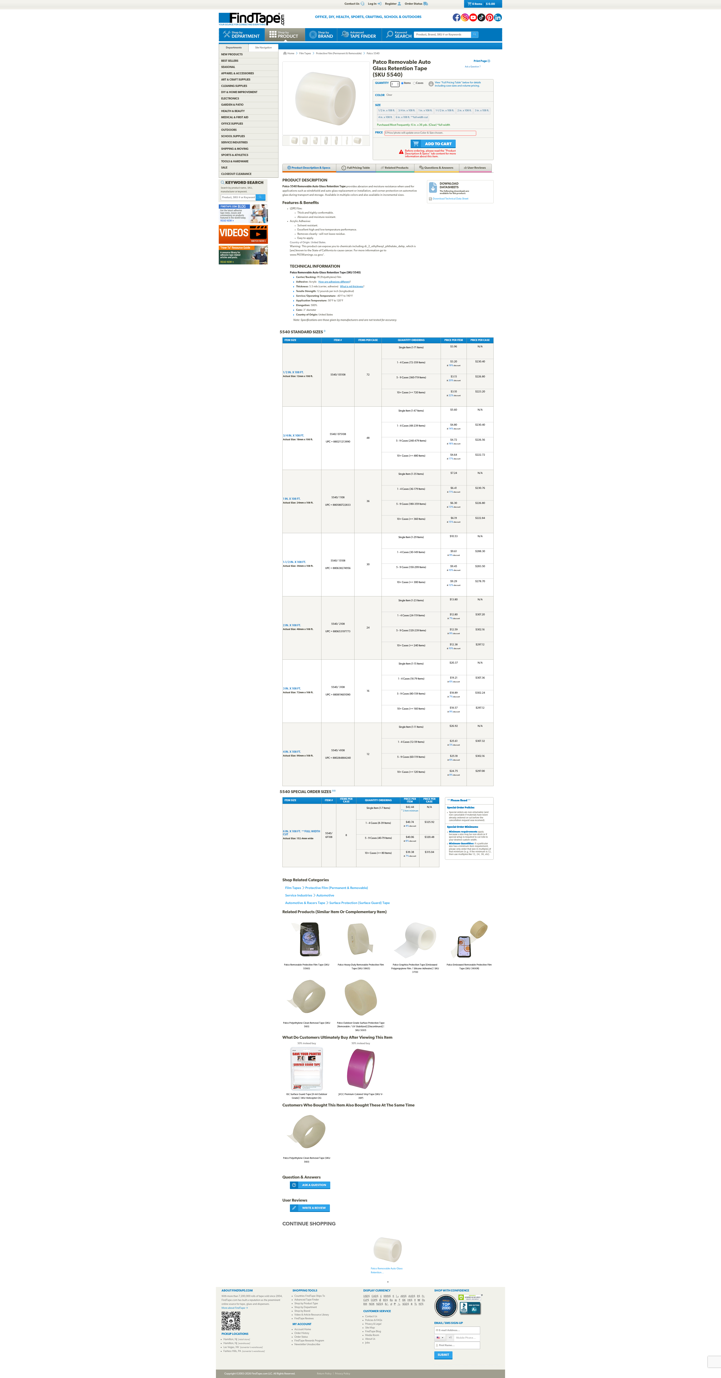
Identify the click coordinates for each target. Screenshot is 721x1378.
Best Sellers (229, 61)
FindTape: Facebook (457, 17)
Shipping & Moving (234, 149)
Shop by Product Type (306, 1303)
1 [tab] (388, 1282)
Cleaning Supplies (234, 86)
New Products (232, 54)
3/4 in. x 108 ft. (406, 110)
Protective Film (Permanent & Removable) (339, 53)
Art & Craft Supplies (235, 79)
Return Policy (324, 1373)
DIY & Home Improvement (239, 92)
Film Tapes (305, 53)
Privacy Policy (342, 1373)
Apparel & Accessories (237, 73)
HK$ (409, 1300)
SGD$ (405, 1304)
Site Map (370, 1327)
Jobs (367, 1342)
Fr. (423, 1296)
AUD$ (411, 1296)
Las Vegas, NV (231, 1347)
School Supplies (233, 136)
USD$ (366, 1296)
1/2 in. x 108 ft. (386, 110)
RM (365, 1304)
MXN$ (387, 1296)
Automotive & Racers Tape (305, 903)
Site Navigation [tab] (263, 47)
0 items (483, 4)
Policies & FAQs (373, 1320)
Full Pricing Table (358, 167)
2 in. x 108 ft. (464, 110)
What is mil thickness (351, 286)
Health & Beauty (233, 111)
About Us (370, 1339)
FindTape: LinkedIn (498, 17)
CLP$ (366, 1300)
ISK (404, 1300)
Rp (391, 1300)
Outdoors (229, 130)
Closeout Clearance (236, 174)
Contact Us (371, 1316)
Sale (224, 167)
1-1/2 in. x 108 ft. (445, 110)
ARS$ (403, 1296)
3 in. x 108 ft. (482, 110)
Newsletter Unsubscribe (307, 1344)
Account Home (302, 1329)
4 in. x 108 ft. (385, 117)
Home (290, 53)
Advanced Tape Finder (306, 1299)
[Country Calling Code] (440, 1337)
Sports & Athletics (234, 155)
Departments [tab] (234, 47)
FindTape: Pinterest (490, 17)
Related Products (396, 167)
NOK (371, 1304)
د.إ (397, 1296)
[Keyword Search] (260, 197)
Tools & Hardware (234, 161)
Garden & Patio (232, 105)
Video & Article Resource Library (311, 1314)
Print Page (480, 61)
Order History (301, 1333)
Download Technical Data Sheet (450, 198)
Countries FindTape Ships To (309, 1296)
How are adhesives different (334, 282)
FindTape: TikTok (481, 17)
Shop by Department (305, 1307)
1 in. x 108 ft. (425, 110)
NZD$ (379, 1304)
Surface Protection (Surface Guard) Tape (359, 903)
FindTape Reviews (304, 1318)
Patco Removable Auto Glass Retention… (387, 1270)
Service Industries (298, 895)
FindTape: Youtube (473, 17)
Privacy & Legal (373, 1324)
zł (391, 1304)
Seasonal (228, 67)
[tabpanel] (388, 1256)
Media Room (372, 1335)
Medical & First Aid (234, 117)
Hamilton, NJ (230, 1339)
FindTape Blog (373, 1331)
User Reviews (476, 167)
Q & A (438, 167)
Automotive (325, 895)
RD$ (385, 1300)
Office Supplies (232, 124)
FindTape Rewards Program (309, 1340)
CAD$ (375, 1296)
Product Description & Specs (310, 167)
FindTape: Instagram (465, 17)
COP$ (374, 1300)
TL (415, 1304)
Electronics (230, 98)
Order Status (301, 1337)
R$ (418, 1296)
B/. (386, 1304)
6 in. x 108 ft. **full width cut (412, 117)
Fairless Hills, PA (232, 1351)
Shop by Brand (302, 1311)
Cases (419, 83)
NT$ (421, 1304)
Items (407, 83)
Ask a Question (472, 67)
